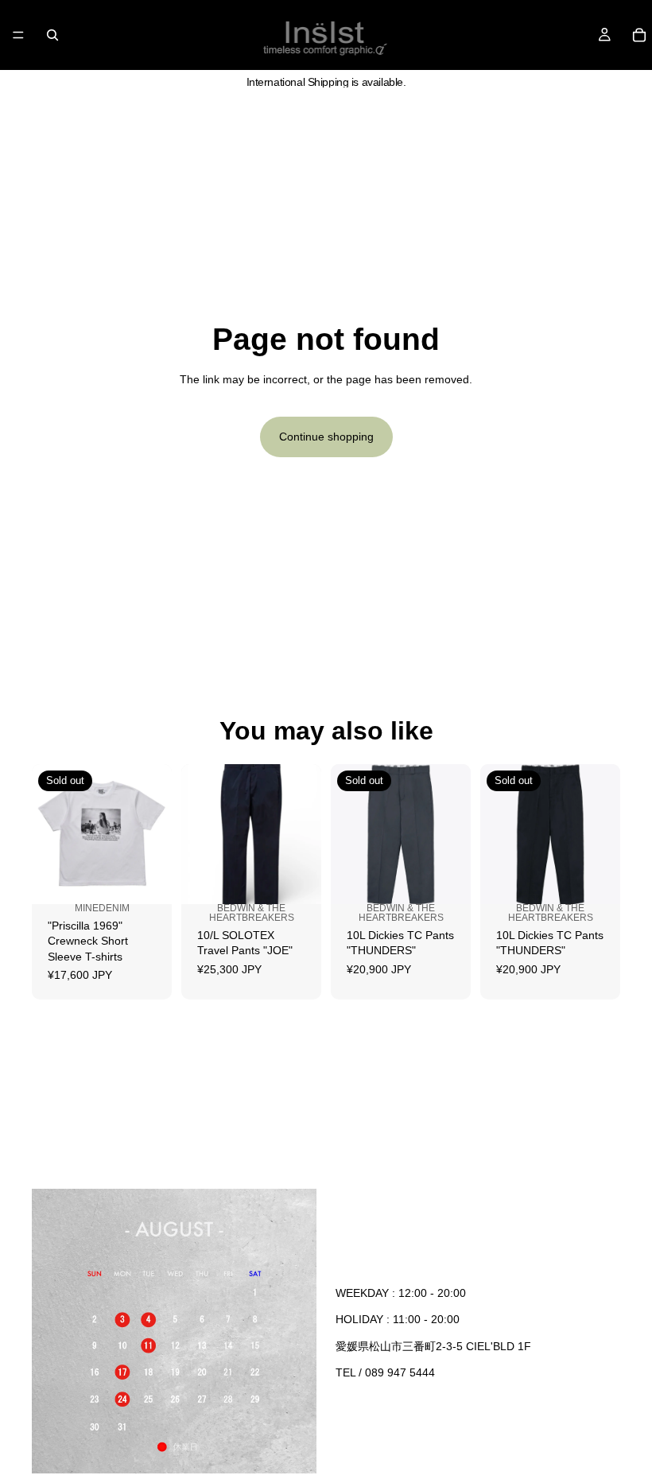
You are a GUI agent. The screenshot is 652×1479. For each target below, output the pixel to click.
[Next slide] (154, 834)
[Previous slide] (49, 834)
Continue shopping (326, 436)
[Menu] (18, 35)
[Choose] (296, 898)
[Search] (52, 34)
